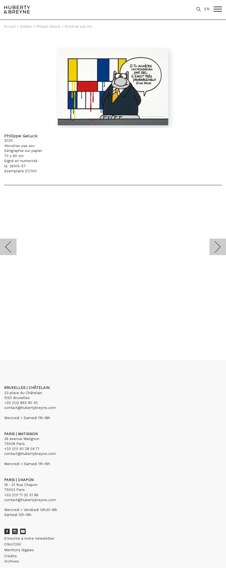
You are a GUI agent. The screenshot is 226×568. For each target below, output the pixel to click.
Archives (11, 561)
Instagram (15, 531)
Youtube (23, 531)
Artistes (26, 26)
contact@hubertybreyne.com (30, 408)
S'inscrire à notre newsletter (29, 538)
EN (206, 9)
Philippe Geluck (48, 26)
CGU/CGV (12, 544)
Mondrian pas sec (78, 26)
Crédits (10, 556)
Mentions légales (19, 550)
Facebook (7, 531)
